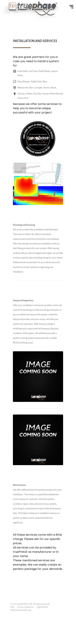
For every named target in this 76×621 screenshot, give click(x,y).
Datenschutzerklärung (20, 610)
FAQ (12, 607)
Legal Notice (42, 607)
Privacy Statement (25, 607)
